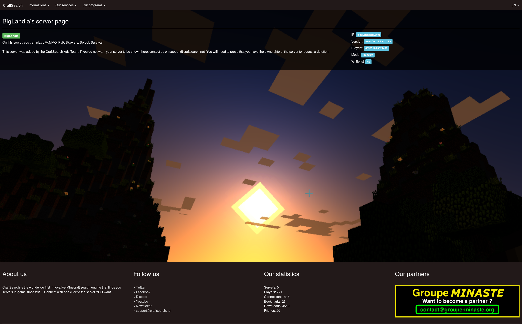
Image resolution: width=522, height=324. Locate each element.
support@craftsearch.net (153, 310)
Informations (38, 5)
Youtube (142, 301)
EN (514, 5)
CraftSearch (13, 5)
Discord (141, 296)
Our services (64, 5)
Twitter (140, 287)
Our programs (93, 5)
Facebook (143, 292)
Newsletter (144, 305)
